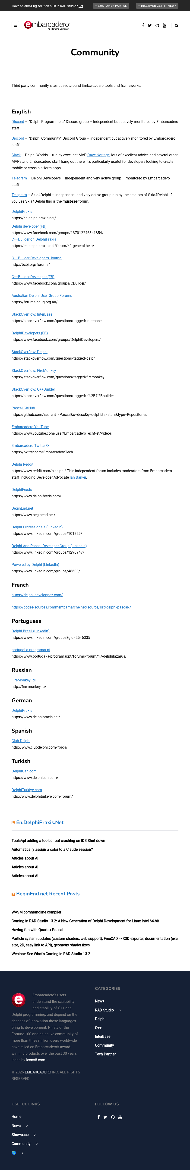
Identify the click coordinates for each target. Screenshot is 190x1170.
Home (16, 1116)
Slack (16, 155)
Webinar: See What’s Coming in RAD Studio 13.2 (51, 954)
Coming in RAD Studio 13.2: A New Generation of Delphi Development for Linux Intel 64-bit (85, 921)
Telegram (19, 178)
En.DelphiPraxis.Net (39, 822)
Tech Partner (105, 1054)
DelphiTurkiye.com (27, 790)
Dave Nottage (98, 155)
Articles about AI (25, 858)
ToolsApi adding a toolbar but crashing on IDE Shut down (58, 840)
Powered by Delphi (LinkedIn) (35, 564)
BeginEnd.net (22, 508)
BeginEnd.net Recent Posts (48, 893)
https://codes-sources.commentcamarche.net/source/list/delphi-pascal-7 (71, 607)
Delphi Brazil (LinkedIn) (31, 631)
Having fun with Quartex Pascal (37, 930)
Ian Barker (78, 477)
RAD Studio (104, 1010)
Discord (18, 121)
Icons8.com (35, 1060)
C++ (98, 1028)
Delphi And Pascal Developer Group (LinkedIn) (49, 546)
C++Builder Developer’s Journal (37, 258)
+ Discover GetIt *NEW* (157, 5)
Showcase (20, 1134)
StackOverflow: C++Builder (33, 389)
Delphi (100, 1019)
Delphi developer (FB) (29, 226)
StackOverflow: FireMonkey (34, 370)
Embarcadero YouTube (30, 427)
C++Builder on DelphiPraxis (34, 239)
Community (104, 1045)
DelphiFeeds (22, 489)
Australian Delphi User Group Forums (42, 295)
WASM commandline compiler (36, 912)
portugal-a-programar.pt (31, 650)
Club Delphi (21, 741)
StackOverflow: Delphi (30, 352)
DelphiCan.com (24, 771)
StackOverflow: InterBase (32, 314)
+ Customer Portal (111, 5)
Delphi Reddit (22, 464)
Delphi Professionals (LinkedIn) (37, 527)
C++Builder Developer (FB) (33, 277)
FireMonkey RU (24, 680)
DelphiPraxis (22, 211)
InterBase (102, 1036)
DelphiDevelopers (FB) (30, 333)
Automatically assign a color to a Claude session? (52, 849)
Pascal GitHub (23, 408)
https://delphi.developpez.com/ (37, 595)
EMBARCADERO (38, 1072)
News (99, 1001)
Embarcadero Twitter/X (31, 445)
